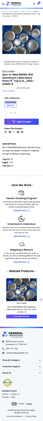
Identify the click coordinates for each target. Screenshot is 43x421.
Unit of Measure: (12, 98)
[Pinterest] (5, 132)
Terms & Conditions (14, 416)
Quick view (10, 282)
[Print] (22, 132)
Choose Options (21, 316)
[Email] (18, 132)
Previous (2, 299)
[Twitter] (14, 132)
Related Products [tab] (21, 271)
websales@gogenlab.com (17, 353)
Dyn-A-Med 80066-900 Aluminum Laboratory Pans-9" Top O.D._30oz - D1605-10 (21, 309)
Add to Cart (24, 121)
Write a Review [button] (9, 91)
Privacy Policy (31, 416)
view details (20, 210)
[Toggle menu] (3, 4)
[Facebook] (10, 132)
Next (41, 299)
